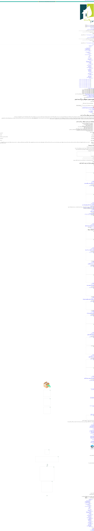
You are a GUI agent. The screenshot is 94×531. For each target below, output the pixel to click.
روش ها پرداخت (92, 397)
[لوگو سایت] (87, 24)
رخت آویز (90, 50)
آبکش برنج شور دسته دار (90, 313)
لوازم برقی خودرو (89, 67)
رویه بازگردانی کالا (92, 427)
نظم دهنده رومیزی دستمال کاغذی (89, 378)
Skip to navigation (87, 0)
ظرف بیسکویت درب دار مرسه (89, 249)
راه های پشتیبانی (92, 437)
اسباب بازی (89, 71)
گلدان (89, 57)
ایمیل (93, 158)
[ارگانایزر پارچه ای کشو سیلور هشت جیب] (90, 193)
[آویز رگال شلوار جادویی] (90, 323)
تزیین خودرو (89, 66)
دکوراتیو (90, 55)
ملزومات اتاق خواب (88, 512)
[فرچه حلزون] (88, 207)
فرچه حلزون (92, 211)
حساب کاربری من (92, 430)
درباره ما (93, 439)
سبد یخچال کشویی (91, 356)
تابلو (89, 56)
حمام (90, 63)
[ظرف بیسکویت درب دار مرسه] (90, 238)
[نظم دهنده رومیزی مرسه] (90, 274)
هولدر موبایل (89, 76)
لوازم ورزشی (89, 73)
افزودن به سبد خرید (78, 105)
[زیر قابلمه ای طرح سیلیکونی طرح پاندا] (90, 295)
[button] (91, 185)
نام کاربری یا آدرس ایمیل (90, 30)
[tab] (90, 111)
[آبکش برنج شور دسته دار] (90, 309)
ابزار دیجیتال (89, 524)
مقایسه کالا (92, 432)
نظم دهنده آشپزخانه (87, 48)
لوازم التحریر (89, 519)
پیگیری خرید (92, 424)
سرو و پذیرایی (89, 58)
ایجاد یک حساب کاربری (90, 29)
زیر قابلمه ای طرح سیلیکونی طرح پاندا (88, 299)
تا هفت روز (92, 389)
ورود (93, 33)
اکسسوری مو (89, 69)
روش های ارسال (92, 426)
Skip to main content (91, 0)
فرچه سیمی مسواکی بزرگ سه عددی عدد (88, 105)
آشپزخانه (90, 46)
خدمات (93, 434)
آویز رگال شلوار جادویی (90, 334)
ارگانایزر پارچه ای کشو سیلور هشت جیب (88, 204)
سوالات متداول (92, 436)
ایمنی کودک (89, 70)
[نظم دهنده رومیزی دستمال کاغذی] (90, 367)
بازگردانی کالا (92, 388)
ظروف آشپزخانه (88, 49)
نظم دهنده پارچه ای (87, 54)
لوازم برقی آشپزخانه (87, 502)
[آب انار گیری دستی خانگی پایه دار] (90, 172)
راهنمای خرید (92, 425)
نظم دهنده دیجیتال (89, 77)
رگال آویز (88, 52)
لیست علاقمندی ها (91, 431)
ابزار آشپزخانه (88, 500)
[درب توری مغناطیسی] (90, 260)
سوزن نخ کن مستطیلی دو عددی (90, 95)
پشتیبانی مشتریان (92, 405)
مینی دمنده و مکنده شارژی (90, 97)
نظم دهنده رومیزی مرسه (90, 285)
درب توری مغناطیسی (91, 263)
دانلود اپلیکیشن (92, 441)
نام (93, 157)
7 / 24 (93, 406)
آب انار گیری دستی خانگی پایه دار (89, 183)
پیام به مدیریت (92, 442)
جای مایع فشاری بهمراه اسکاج (89, 225)
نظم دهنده (90, 53)
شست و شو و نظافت (88, 61)
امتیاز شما (92, 150)
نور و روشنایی (89, 59)
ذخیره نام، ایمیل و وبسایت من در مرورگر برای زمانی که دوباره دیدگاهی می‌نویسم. (83, 160)
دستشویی (90, 62)
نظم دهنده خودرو (89, 65)
